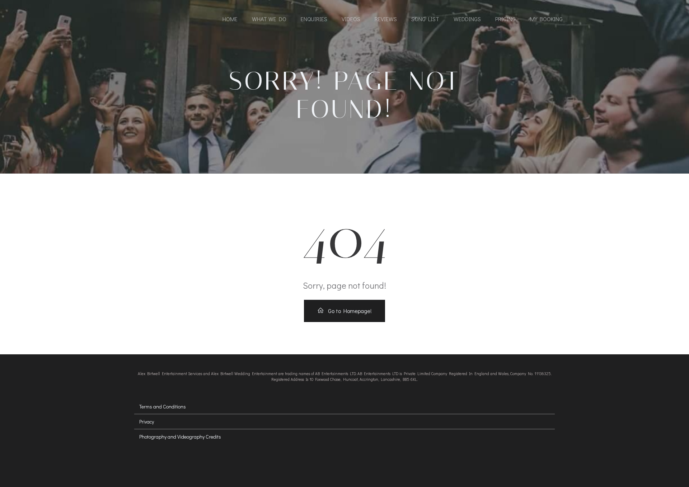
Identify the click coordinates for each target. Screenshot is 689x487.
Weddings (467, 19)
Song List (425, 19)
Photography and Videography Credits (180, 436)
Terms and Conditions (162, 406)
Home (230, 19)
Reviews (386, 19)
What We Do (269, 19)
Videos (351, 19)
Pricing (505, 19)
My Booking (546, 19)
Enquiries (314, 19)
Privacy (146, 421)
